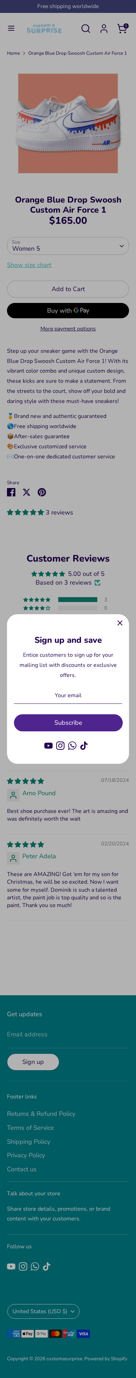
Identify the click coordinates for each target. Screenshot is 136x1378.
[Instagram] (60, 745)
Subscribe (68, 722)
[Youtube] (48, 745)
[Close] (120, 623)
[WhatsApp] (72, 745)
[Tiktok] (84, 745)
